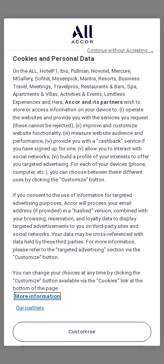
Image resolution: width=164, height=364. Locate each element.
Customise (82, 332)
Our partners (30, 308)
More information (37, 296)
